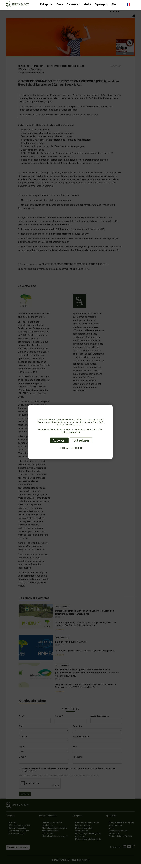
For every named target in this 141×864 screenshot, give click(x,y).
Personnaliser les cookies (70, 448)
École (60, 4)
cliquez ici (74, 432)
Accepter (59, 440)
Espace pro (101, 4)
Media (87, 4)
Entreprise (46, 4)
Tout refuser (80, 440)
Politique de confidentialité (70, 451)
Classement (73, 4)
